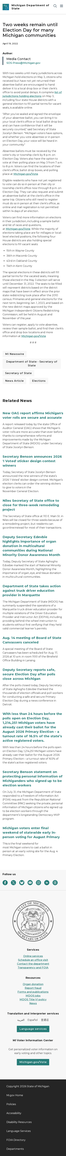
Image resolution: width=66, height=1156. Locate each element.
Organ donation (33, 984)
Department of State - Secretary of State (31, 363)
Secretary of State (18, 373)
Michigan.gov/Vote (25, 174)
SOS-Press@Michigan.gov (23, 62)
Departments (15, 1148)
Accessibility (13, 1113)
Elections (39, 380)
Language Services (18, 1131)
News (33, 1003)
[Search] (55, 6)
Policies (11, 1104)
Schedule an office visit (33, 959)
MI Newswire (14, 354)
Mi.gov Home (14, 1095)
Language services (33, 1028)
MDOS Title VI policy (33, 999)
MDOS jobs (33, 995)
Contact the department (33, 963)
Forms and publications (33, 991)
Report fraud (33, 988)
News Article (14, 380)
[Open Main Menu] (61, 6)
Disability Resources (19, 1122)
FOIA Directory (15, 1139)
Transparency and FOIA (33, 967)
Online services (33, 956)
